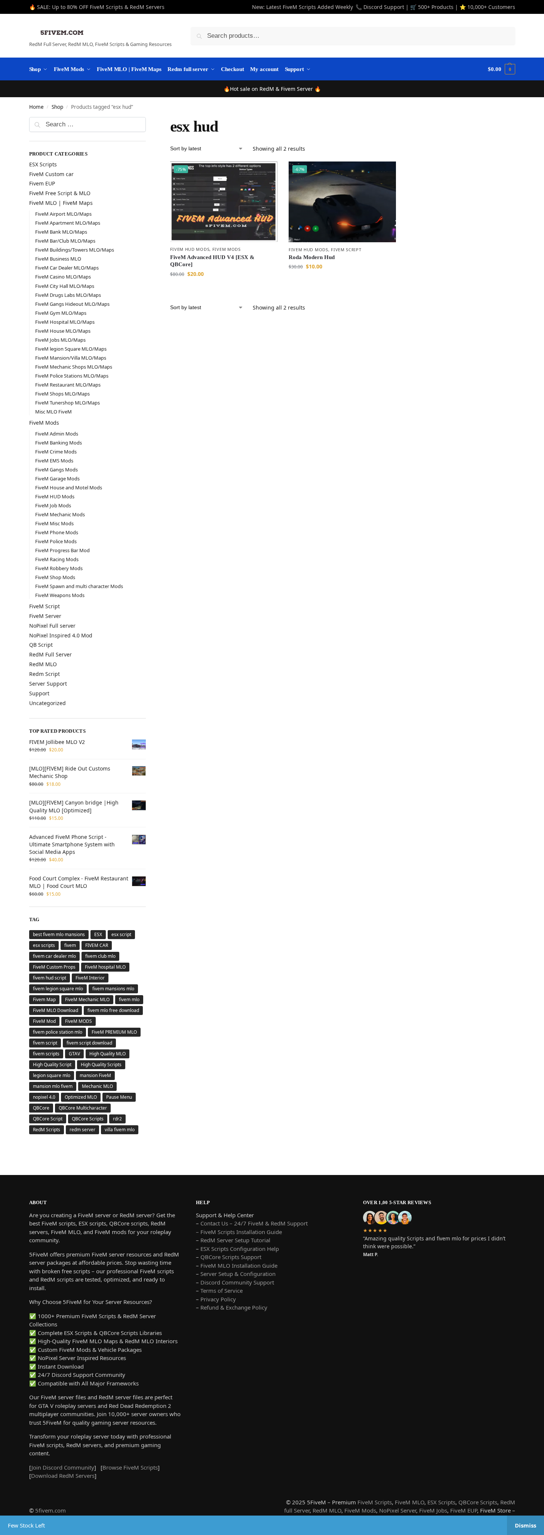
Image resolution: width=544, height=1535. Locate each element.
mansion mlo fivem (53, 1086)
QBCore (41, 1108)
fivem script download (89, 1043)
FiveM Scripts (374, 1502)
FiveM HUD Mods (190, 249)
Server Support (48, 683)
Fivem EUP (42, 183)
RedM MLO (43, 664)
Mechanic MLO (97, 1086)
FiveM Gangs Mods (56, 469)
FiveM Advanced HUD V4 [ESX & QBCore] (212, 261)
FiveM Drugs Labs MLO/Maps (68, 295)
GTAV (74, 1053)
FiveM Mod (44, 1021)
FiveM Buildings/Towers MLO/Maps (74, 249)
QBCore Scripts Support (230, 1257)
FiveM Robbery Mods (59, 568)
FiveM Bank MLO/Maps (61, 231)
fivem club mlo (100, 956)
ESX (98, 934)
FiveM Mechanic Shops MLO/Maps (73, 366)
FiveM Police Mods (56, 541)
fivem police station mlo (57, 1032)
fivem (70, 945)
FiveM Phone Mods (56, 532)
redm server (82, 1129)
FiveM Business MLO (58, 258)
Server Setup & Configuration (237, 1273)
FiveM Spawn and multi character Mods (79, 586)
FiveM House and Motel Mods (68, 487)
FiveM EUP (463, 1510)
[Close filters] (148, 122)
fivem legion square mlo (58, 988)
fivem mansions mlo (113, 988)
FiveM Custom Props (54, 967)
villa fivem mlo (120, 1129)
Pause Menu (119, 1097)
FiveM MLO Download (55, 1010)
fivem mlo (129, 999)
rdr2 (117, 1119)
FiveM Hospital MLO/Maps (65, 322)
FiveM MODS (78, 1021)
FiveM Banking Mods (58, 442)
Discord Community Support (237, 1282)
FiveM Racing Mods (57, 559)
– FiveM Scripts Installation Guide (239, 1232)
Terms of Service (221, 1290)
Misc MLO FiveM (53, 411)
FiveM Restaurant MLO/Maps (68, 384)
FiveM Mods (226, 249)
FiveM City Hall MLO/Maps (64, 286)
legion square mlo (51, 1075)
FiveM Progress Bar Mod (62, 550)
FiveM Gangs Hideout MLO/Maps (72, 304)
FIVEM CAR (96, 945)
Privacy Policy (218, 1299)
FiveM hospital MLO (105, 967)
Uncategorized (47, 703)
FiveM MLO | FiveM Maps (61, 202)
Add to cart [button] (223, 289)
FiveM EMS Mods (54, 460)
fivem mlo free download (113, 1010)
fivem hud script (49, 978)
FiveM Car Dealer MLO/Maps (67, 267)
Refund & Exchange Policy (233, 1307)
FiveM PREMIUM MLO (114, 1032)
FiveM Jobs (433, 1510)
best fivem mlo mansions (59, 934)
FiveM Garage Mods (57, 478)
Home (36, 107)
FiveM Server (45, 615)
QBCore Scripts (88, 1119)
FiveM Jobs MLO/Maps (60, 339)
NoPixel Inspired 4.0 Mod (60, 635)
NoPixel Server (397, 1510)
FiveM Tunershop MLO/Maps (67, 402)
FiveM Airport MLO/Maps (63, 213)
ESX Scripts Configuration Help (239, 1248)
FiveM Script (346, 249)
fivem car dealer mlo (54, 956)
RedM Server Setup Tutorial (235, 1240)
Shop (57, 107)
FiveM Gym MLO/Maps (60, 313)
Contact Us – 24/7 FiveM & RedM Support (254, 1223)
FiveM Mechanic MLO (87, 999)
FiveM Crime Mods (56, 451)
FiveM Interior (90, 978)
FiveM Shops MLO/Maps (62, 393)
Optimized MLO (81, 1097)
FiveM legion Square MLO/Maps (71, 348)
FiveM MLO (409, 1502)
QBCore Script (47, 1119)
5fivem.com (50, 1510)
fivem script (45, 1043)
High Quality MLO (107, 1053)
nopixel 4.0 (44, 1097)
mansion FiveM (95, 1075)
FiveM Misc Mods (54, 523)
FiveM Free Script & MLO (59, 193)
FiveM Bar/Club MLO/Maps (65, 240)
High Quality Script (52, 1064)
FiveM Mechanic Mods (60, 514)
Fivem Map (44, 999)
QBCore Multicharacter (83, 1108)
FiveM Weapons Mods (59, 595)
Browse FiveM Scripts (130, 1467)
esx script (121, 934)
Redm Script (44, 673)
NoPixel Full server (52, 625)
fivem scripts (46, 1053)
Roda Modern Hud (312, 257)
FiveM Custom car (51, 174)
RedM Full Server (50, 654)
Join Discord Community (62, 1467)
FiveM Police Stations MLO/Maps (71, 375)
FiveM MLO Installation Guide (238, 1265)
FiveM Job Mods (53, 505)
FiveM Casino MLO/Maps (63, 276)
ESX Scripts (43, 164)
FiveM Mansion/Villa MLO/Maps (70, 357)
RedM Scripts (46, 1129)
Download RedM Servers (63, 1475)
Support (39, 693)
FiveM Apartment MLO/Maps (67, 222)
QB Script (41, 644)
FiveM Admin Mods (56, 433)
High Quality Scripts (101, 1064)
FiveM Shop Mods (55, 577)
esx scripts (44, 945)
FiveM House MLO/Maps (62, 330)
